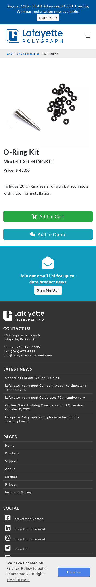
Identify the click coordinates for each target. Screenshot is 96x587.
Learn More (48, 17)
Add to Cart (50, 216)
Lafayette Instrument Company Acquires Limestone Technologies (46, 387)
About (10, 469)
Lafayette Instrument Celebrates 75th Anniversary (45, 397)
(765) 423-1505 (27, 347)
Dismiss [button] (74, 572)
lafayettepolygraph (27, 519)
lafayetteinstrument (28, 529)
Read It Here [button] (18, 580)
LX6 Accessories (28, 53)
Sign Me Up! (48, 290)
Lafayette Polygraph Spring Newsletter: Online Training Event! (42, 419)
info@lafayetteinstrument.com (27, 355)
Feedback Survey (18, 492)
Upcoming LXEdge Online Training (32, 378)
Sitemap (11, 476)
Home (10, 445)
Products (12, 453)
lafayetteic (21, 549)
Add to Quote (50, 234)
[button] (88, 35)
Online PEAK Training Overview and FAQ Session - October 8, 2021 (45, 407)
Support (11, 461)
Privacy (11, 484)
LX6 (9, 53)
